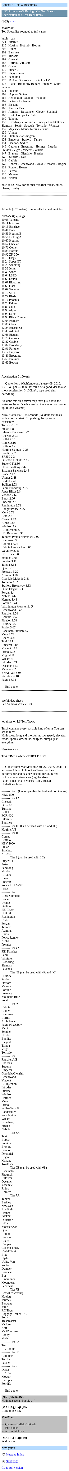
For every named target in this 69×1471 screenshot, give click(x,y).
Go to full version (12, 1467)
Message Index (15, 1454)
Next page (12, 1461)
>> (14, 21)
